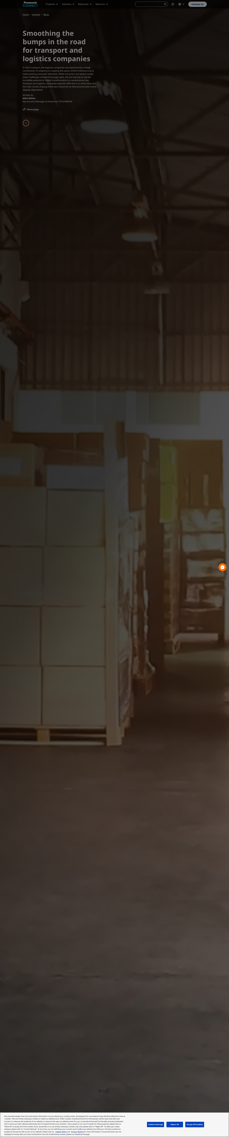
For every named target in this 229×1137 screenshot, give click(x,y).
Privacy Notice (77, 1132)
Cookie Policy (61, 1132)
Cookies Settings (155, 1124)
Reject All (175, 1124)
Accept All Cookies (195, 1124)
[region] (114, 1124)
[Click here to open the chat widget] (222, 567)
